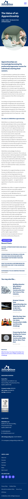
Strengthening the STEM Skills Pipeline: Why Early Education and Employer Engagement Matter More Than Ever (13, 256)
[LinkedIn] (2, 476)
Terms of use (19, 489)
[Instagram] (6, 476)
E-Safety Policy (12, 486)
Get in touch (4, 470)
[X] (9, 476)
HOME (3, 20)
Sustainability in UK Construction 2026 (13, 270)
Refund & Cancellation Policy (7, 489)
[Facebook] (13, 476)
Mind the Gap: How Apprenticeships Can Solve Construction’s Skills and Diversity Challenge (12, 353)
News (7, 20)
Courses (3, 460)
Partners (3, 465)
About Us (3, 457)
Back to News (6, 240)
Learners (3, 462)
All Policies (3, 492)
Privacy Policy (4, 486)
